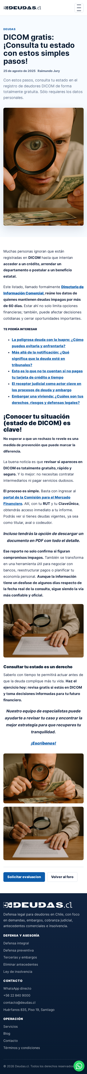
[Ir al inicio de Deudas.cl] (37, 905)
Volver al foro (62, 877)
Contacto (10, 1041)
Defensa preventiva (18, 950)
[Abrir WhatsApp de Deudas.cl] (78, 1066)
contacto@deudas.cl (19, 1003)
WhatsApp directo (17, 988)
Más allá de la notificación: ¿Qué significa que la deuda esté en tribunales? (40, 358)
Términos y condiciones (21, 1048)
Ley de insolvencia (17, 972)
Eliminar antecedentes (20, 964)
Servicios (10, 1027)
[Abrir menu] (79, 7)
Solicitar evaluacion (24, 877)
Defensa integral (16, 943)
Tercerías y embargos (20, 957)
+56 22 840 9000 (16, 995)
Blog (6, 1033)
